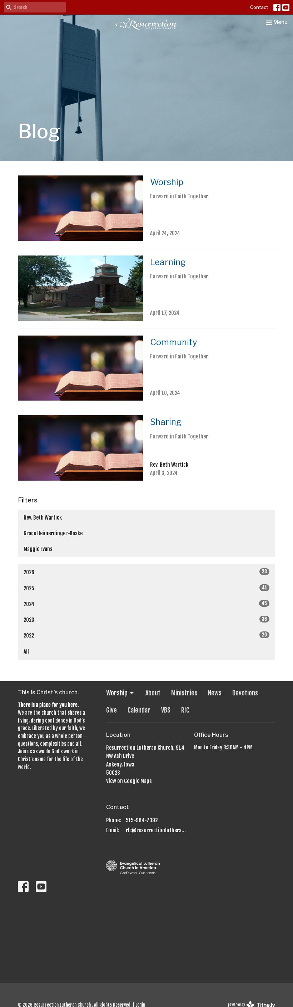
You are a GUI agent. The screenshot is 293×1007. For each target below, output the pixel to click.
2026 (145, 572)
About (152, 693)
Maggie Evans (38, 549)
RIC (185, 710)
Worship (117, 693)
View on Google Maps (129, 781)
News (215, 693)
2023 (145, 619)
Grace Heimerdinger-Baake (53, 533)
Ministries (184, 693)
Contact (259, 7)
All (26, 651)
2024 (145, 603)
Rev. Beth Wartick (43, 517)
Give (111, 710)
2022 (145, 635)
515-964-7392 (142, 820)
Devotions (245, 693)
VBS (165, 710)
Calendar (139, 710)
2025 (145, 588)
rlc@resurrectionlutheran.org (156, 830)
